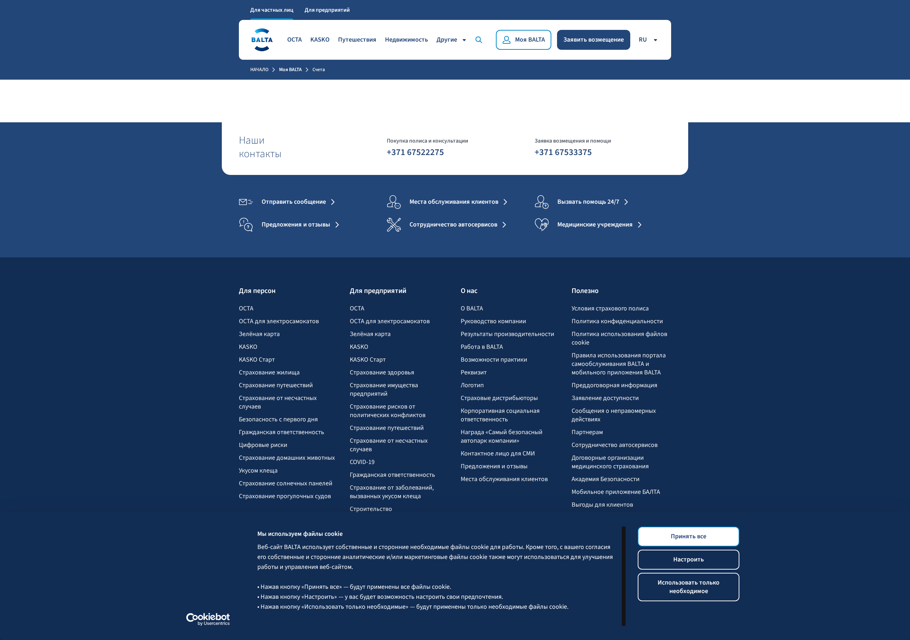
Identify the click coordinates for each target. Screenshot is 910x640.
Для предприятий (327, 10)
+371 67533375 (563, 152)
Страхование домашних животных (287, 458)
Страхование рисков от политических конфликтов (387, 411)
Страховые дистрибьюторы (499, 398)
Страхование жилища (269, 372)
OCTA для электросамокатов (279, 321)
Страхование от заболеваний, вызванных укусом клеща (392, 492)
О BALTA (472, 308)
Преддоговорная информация (614, 385)
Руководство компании (493, 321)
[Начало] (261, 39)
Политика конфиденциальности (617, 321)
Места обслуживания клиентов (504, 479)
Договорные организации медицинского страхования (610, 462)
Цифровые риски (263, 445)
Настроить (688, 559)
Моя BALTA (290, 69)
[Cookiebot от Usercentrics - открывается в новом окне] (208, 619)
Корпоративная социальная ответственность (500, 415)
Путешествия (357, 39)
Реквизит (474, 372)
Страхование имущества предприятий (384, 389)
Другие (447, 39)
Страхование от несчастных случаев (278, 402)
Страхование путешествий (276, 385)
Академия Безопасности (605, 479)
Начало (259, 69)
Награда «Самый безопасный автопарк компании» (501, 436)
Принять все (688, 536)
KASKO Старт (257, 360)
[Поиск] (480, 40)
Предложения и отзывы (494, 466)
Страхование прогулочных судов (285, 496)
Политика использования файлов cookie (619, 338)
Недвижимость (406, 39)
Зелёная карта (259, 334)
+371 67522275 (415, 152)
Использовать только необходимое (688, 587)
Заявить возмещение (593, 39)
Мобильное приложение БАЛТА (616, 492)
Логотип (472, 385)
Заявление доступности (605, 398)
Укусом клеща (258, 470)
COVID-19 (362, 462)
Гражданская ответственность (281, 432)
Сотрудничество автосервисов (615, 445)
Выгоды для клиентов (602, 505)
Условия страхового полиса (610, 308)
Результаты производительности (507, 334)
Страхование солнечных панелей (285, 483)
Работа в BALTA (482, 347)
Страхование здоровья (382, 372)
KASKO (320, 39)
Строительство (371, 509)
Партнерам (587, 432)
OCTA (294, 39)
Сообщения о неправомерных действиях (614, 415)
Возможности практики (494, 360)
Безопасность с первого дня (278, 419)
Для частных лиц (271, 10)
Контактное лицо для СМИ (498, 453)
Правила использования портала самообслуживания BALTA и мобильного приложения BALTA (619, 364)
